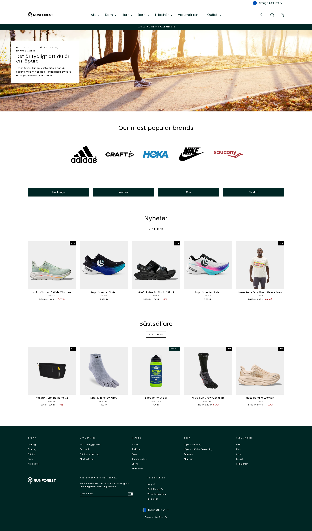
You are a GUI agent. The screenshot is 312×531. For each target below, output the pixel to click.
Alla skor (188, 459)
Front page (58, 192)
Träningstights (139, 459)
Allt (94, 14)
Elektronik (84, 449)
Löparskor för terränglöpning (198, 449)
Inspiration (153, 499)
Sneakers (188, 454)
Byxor (134, 454)
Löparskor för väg (192, 444)
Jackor (135, 444)
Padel (30, 459)
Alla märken (242, 464)
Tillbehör (162, 14)
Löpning (32, 444)
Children (253, 192)
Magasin (152, 484)
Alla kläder (137, 468)
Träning (31, 454)
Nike (238, 444)
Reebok (239, 459)
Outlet (212, 14)
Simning (32, 449)
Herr (126, 14)
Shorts (135, 464)
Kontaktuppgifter (156, 489)
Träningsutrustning (89, 454)
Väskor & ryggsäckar (90, 444)
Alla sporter (33, 464)
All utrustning (87, 459)
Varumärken (188, 14)
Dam (109, 14)
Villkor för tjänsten (157, 494)
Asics (239, 454)
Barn (142, 14)
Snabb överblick (52, 285)
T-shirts (136, 449)
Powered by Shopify (156, 517)
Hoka (238, 449)
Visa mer (156, 229)
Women (123, 192)
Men (188, 192)
